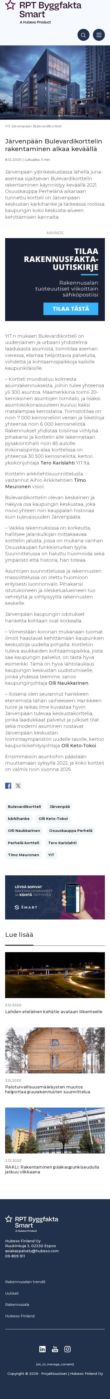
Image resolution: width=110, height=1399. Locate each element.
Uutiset (12, 1293)
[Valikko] (99, 35)
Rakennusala (17, 1304)
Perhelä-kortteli (23, 843)
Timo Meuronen (23, 855)
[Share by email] (58, 786)
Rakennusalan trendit (25, 1282)
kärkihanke (19, 818)
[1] (55, 319)
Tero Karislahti (62, 843)
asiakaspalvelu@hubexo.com (32, 1251)
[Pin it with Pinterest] (38, 786)
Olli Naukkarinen (24, 830)
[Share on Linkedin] (48, 786)
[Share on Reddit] (28, 786)
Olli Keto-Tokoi (53, 818)
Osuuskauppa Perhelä (70, 830)
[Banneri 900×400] (55, 918)
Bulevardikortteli (24, 806)
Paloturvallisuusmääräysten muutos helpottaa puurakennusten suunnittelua (47, 1089)
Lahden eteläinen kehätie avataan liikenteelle (53, 1011)
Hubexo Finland (20, 1316)
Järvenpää (60, 806)
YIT (51, 855)
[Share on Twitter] (18, 786)
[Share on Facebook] (8, 786)
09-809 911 (15, 1256)
